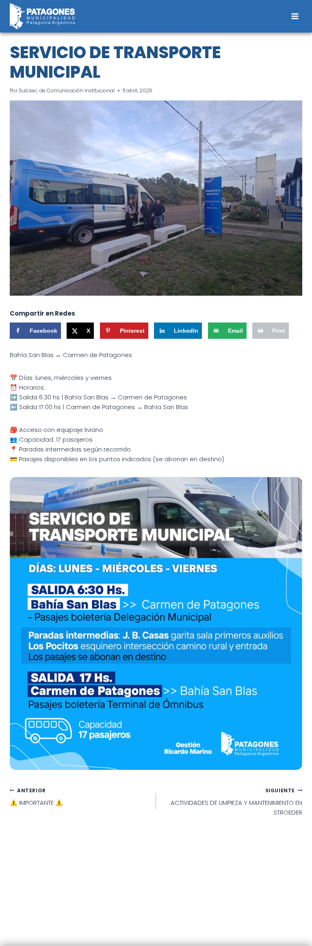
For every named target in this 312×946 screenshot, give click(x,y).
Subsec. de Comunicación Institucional (67, 90)
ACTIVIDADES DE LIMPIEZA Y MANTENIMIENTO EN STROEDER (236, 802)
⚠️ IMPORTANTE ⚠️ (36, 797)
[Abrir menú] (294, 16)
